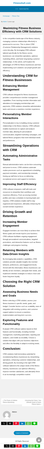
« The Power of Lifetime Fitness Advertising (10, 401)
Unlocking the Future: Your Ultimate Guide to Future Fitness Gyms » (33, 402)
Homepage (6, 16)
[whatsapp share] (28, 424)
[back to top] (39, 440)
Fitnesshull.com (22, 3)
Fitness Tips (15, 16)
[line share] (34, 424)
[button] (22, 9)
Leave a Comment (22, 433)
